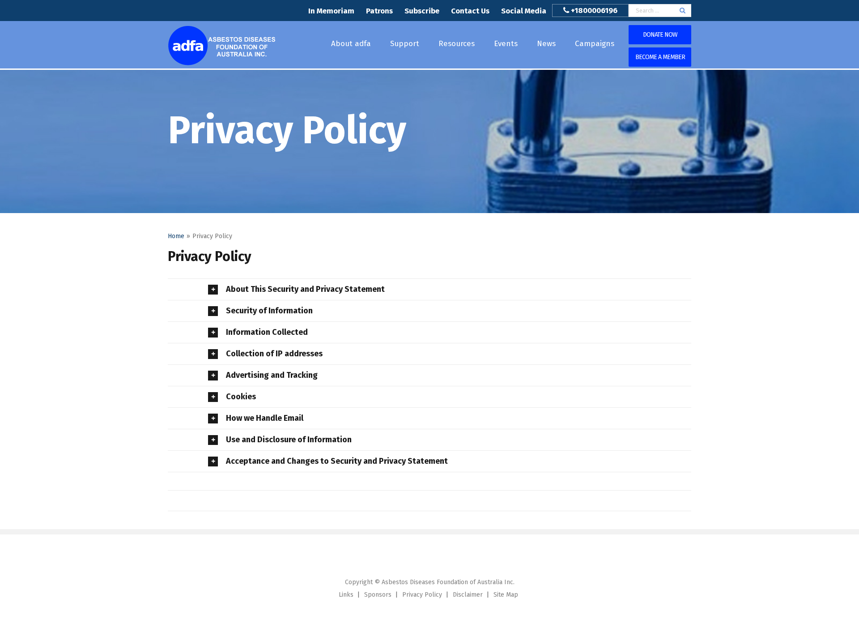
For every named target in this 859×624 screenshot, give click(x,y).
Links (346, 594)
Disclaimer (468, 594)
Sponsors (377, 594)
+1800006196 (594, 10)
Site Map (505, 594)
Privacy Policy (422, 594)
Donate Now (660, 34)
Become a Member (660, 57)
